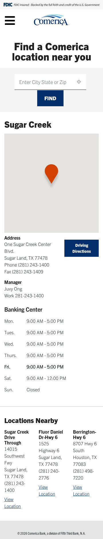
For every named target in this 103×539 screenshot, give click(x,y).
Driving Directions (81, 248)
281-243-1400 (29, 295)
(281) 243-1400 (33, 264)
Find (50, 98)
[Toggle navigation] (10, 20)
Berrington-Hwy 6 (84, 434)
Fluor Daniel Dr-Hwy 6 (51, 434)
